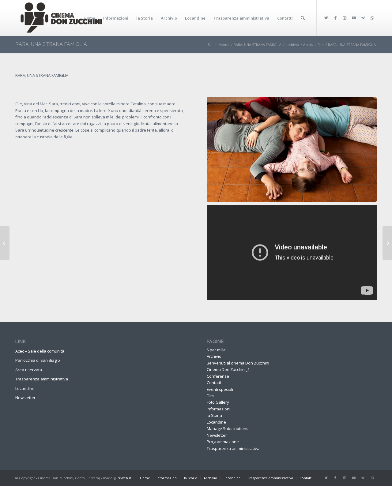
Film (210, 395)
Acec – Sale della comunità (39, 351)
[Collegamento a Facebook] (335, 17)
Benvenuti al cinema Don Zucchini (238, 363)
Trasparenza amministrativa (41, 379)
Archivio (214, 356)
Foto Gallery (218, 402)
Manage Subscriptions (227, 428)
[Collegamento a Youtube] (353, 17)
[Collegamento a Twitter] (326, 17)
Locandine (25, 388)
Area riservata (28, 369)
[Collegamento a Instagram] (344, 17)
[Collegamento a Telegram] (363, 17)
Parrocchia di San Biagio (37, 360)
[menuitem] (89, 18)
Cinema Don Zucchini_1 (228, 369)
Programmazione (223, 441)
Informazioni (218, 409)
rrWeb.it (124, 478)
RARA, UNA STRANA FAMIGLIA (51, 44)
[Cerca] (303, 18)
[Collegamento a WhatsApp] (372, 17)
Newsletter (25, 397)
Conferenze (218, 376)
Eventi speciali (220, 389)
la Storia (214, 415)
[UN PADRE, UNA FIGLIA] (4, 243)
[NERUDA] (387, 243)
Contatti (214, 382)
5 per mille (216, 350)
